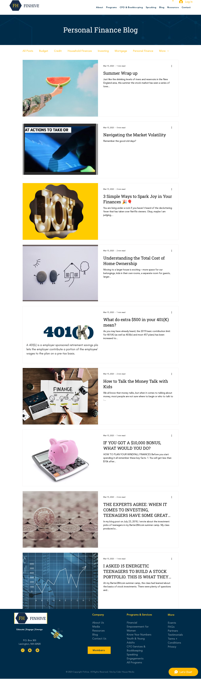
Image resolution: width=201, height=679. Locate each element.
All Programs (134, 662)
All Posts (28, 51)
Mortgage (121, 51)
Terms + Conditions (174, 641)
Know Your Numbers (139, 635)
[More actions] (172, 66)
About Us (98, 623)
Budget (43, 51)
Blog (95, 635)
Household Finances (80, 51)
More (162, 51)
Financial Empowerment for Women (138, 627)
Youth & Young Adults (136, 641)
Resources (98, 631)
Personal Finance (143, 51)
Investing (103, 51)
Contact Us (99, 639)
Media (96, 627)
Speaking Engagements (135, 656)
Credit (58, 51)
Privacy (172, 647)
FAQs (171, 627)
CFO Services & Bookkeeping (136, 648)
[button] (172, 0)
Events (172, 623)
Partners (173, 631)
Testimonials (175, 635)
